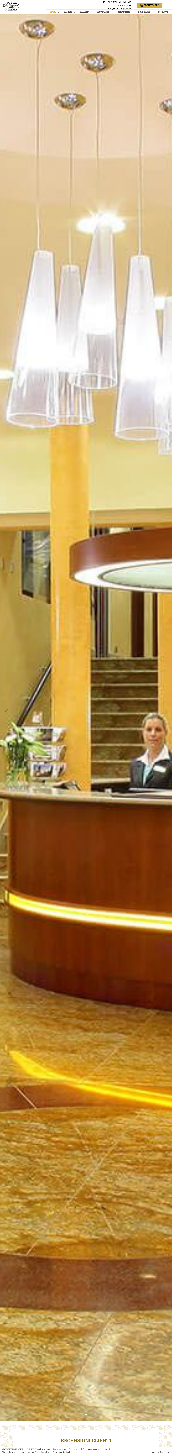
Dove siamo (144, 12)
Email (107, 1449)
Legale (21, 1452)
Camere (68, 12)
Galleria (84, 12)
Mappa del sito (8, 1452)
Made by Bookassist (160, 1452)
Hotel (53, 12)
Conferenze (123, 12)
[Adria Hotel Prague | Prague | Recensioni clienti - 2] (88, 1414)
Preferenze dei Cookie (62, 1452)
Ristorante (103, 12)
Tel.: (94, 1449)
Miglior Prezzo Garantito (38, 1452)
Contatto (163, 12)
